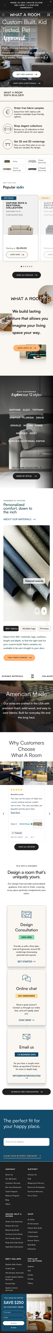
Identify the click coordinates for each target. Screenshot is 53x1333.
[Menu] (3, 15)
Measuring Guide (12, 1230)
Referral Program (12, 1196)
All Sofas (31, 1219)
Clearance (32, 1249)
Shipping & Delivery (36, 1183)
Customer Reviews (12, 1183)
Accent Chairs (33, 1240)
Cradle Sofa (10, 1268)
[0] (48, 14)
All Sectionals (33, 1224)
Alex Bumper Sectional (14, 1273)
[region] (26, 773)
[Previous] (37, 611)
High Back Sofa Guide (14, 1247)
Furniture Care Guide (14, 1234)
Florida (30, 1279)
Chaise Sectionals (35, 1228)
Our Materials (11, 1179)
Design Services (12, 1226)
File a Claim (32, 1196)
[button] (26, 74)
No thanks (13, 1327)
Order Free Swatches (14, 1222)
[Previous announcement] (5, 5)
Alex (29, 1271)
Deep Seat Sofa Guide (14, 1243)
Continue (14, 1323)
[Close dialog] (49, 1295)
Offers (7, 1204)
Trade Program (11, 1191)
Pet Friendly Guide (13, 1238)
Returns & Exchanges (36, 1187)
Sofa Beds (32, 1245)
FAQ (29, 1179)
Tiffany (30, 1283)
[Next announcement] (48, 5)
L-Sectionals (33, 1232)
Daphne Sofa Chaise (13, 1264)
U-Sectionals (33, 1236)
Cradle (30, 1275)
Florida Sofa (10, 1284)
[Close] (51, 2)
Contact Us (32, 1175)
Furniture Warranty (35, 1191)
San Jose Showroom (13, 1187)
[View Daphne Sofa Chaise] (37, 824)
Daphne (31, 1266)
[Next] (44, 611)
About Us (9, 1175)
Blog (7, 1200)
